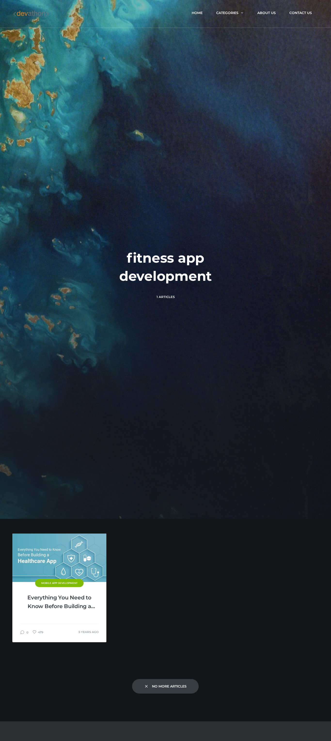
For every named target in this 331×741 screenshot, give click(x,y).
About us (266, 13)
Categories (227, 13)
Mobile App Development (59, 583)
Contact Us (300, 13)
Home (197, 13)
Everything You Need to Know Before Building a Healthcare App (59, 602)
